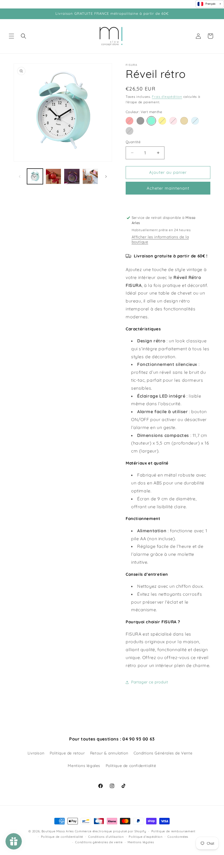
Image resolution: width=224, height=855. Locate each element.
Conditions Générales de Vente (163, 753)
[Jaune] (162, 121)
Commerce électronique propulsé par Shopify (110, 831)
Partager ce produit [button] (149, 682)
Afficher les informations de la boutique (160, 239)
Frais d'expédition (167, 97)
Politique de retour (67, 753)
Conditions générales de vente (98, 842)
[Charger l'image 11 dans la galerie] (90, 176)
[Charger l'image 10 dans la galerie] (72, 176)
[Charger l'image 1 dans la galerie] (35, 176)
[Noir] (140, 121)
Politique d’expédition (145, 837)
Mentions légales (84, 765)
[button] (11, 36)
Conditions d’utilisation (106, 837)
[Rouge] (129, 121)
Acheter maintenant (168, 188)
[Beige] (184, 121)
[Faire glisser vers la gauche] (20, 177)
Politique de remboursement (173, 831)
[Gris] (129, 131)
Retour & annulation (109, 753)
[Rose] (173, 121)
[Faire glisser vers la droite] (106, 177)
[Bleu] (195, 121)
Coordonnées (177, 837)
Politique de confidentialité (131, 765)
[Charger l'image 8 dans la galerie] (53, 176)
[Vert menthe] (151, 121)
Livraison (36, 753)
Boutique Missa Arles (58, 831)
